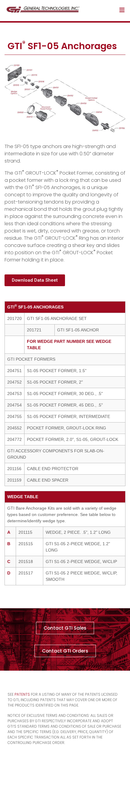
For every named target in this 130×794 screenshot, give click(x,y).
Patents (22, 694)
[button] (35, 280)
